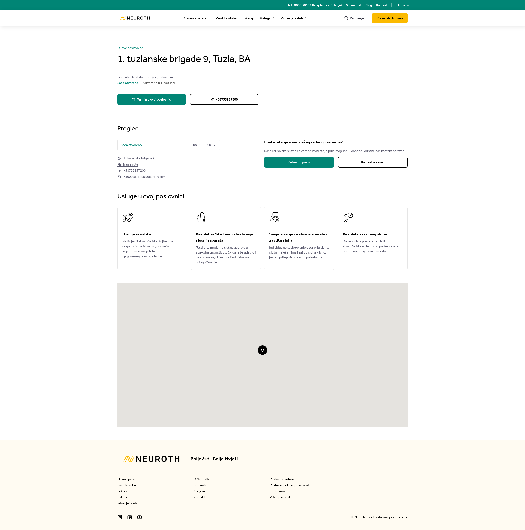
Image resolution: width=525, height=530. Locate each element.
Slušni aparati (195, 18)
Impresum (277, 491)
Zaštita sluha (226, 18)
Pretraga (354, 18)
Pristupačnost (280, 497)
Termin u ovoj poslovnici (151, 99)
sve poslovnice (130, 48)
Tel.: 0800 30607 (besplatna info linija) (315, 5)
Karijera (199, 491)
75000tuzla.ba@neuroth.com (141, 177)
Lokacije (248, 18)
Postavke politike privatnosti (290, 485)
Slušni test (353, 5)
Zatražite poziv (299, 162)
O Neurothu (202, 479)
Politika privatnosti (283, 479)
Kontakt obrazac (373, 162)
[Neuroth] (135, 18)
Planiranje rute (127, 164)
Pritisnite (200, 485)
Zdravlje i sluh (292, 18)
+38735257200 (131, 170)
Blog (368, 5)
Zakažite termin (390, 18)
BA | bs (403, 5)
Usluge (265, 18)
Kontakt (381, 5)
